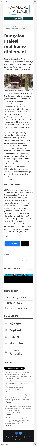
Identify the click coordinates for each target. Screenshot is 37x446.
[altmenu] (18, 18)
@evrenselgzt (13, 372)
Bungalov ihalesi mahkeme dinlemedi (15, 44)
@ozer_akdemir (13, 418)
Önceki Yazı (9, 261)
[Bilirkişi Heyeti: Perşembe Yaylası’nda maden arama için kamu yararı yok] (8, 275)
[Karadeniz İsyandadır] (18, 10)
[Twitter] (20, 433)
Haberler (14, 26)
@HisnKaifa (12, 406)
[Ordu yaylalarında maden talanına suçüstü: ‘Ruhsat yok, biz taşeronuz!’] (28, 275)
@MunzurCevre (13, 395)
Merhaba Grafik (18, 440)
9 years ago (8, 380)
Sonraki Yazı (27, 261)
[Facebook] (16, 433)
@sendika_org (13, 383)
